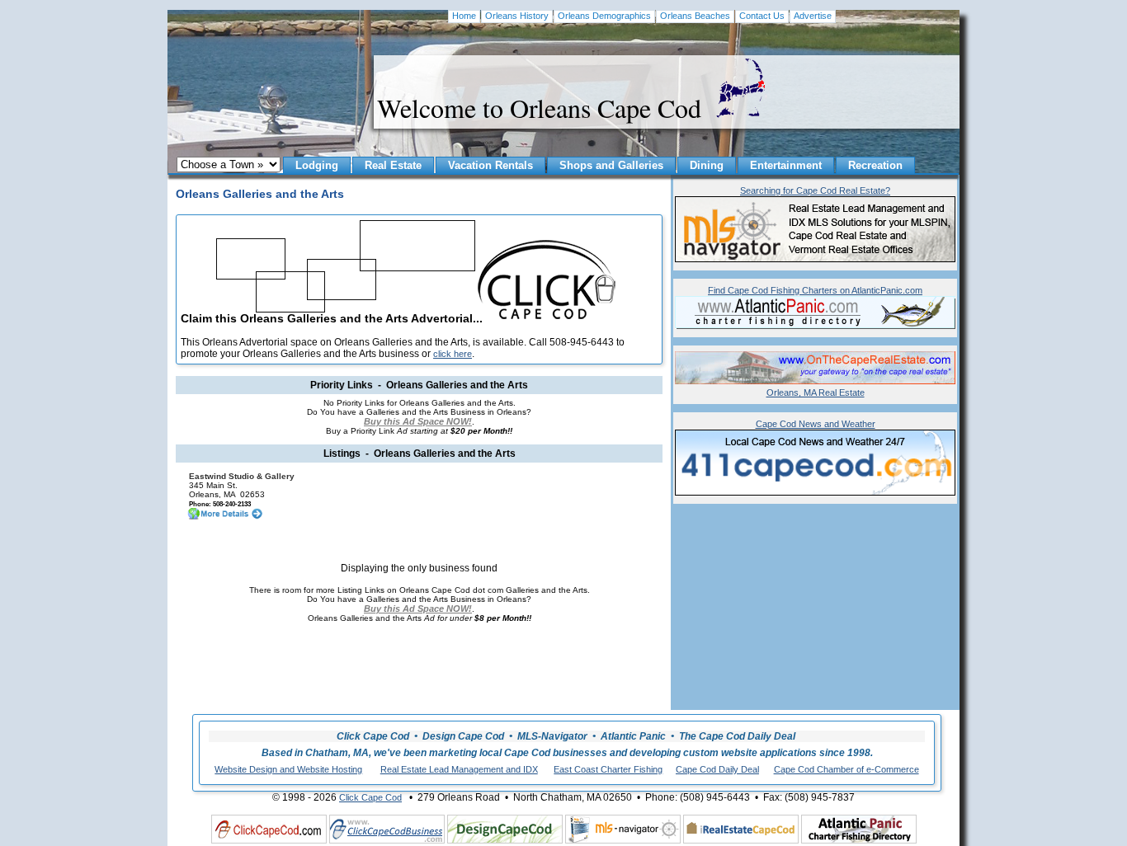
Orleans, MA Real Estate (815, 392)
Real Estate (393, 165)
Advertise (813, 16)
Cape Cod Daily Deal (717, 769)
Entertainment (786, 165)
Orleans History (517, 16)
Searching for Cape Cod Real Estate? (815, 190)
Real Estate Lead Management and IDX (459, 769)
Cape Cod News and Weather (815, 424)
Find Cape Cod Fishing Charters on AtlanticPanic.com (815, 290)
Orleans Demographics (604, 16)
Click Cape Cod (370, 797)
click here (452, 354)
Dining (707, 165)
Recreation (875, 165)
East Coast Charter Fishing (608, 769)
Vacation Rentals (490, 165)
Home (464, 16)
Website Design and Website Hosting (288, 769)
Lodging (316, 165)
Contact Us (762, 16)
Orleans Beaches (695, 16)
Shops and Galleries (611, 165)
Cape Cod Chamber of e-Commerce (846, 769)
